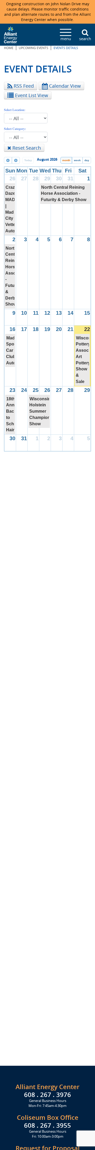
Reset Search (26, 148)
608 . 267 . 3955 (47, 1125)
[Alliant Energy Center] (10, 34)
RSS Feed (23, 86)
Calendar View (64, 86)
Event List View (31, 95)
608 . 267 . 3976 (47, 1094)
